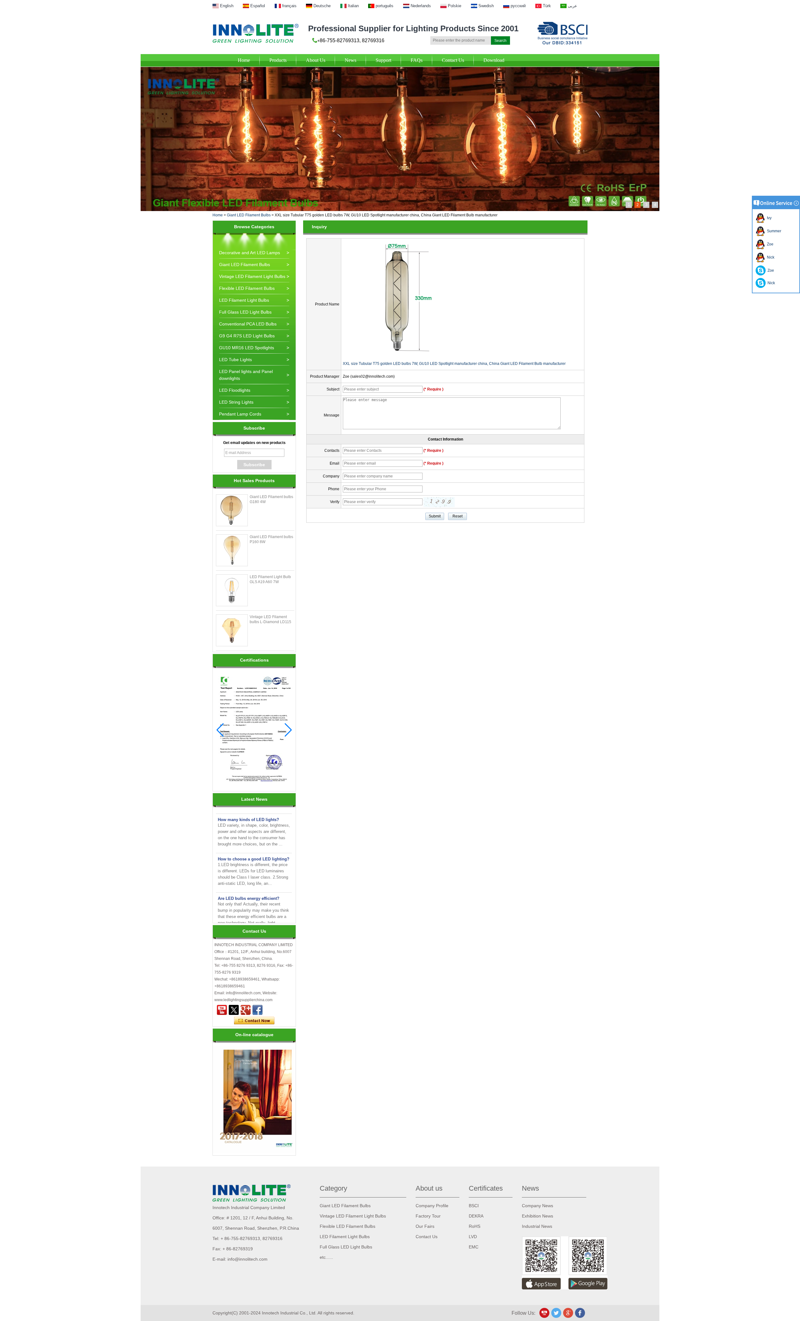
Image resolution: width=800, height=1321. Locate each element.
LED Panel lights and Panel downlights (246, 375)
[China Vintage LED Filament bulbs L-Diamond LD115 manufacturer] (232, 630)
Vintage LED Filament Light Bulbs (252, 276)
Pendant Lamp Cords (240, 413)
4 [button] (655, 205)
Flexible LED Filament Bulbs (247, 288)
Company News (537, 1205)
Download (493, 60)
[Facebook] (257, 1010)
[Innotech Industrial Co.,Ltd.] (255, 33)
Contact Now (254, 1021)
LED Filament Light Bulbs (244, 300)
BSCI (474, 1205)
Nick (769, 257)
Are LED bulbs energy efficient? (248, 886)
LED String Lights (236, 402)
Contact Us (453, 60)
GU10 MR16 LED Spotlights (246, 347)
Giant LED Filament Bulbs (249, 215)
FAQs (416, 60)
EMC (473, 1246)
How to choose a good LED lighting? (253, 846)
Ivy (768, 218)
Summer (773, 231)
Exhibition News (537, 1215)
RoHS (474, 1226)
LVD (473, 1236)
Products (278, 60)
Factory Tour (428, 1215)
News (350, 60)
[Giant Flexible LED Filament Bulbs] (400, 69)
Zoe (769, 244)
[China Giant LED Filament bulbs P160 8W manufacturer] (232, 550)
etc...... (326, 1257)
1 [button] (629, 205)
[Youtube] (222, 1010)
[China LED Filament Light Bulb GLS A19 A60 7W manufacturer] (232, 590)
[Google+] (246, 1010)
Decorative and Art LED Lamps (249, 252)
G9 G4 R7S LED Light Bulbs (247, 335)
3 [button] (646, 205)
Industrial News (537, 1226)
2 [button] (638, 205)
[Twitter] (234, 1010)
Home (244, 60)
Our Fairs (425, 1226)
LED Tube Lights (235, 359)
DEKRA (476, 1215)
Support (383, 60)
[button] (288, 730)
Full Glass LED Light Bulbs (245, 312)
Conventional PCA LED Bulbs (248, 323)
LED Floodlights (234, 390)
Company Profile (432, 1205)
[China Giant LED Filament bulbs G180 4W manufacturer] (232, 510)
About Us (315, 60)
